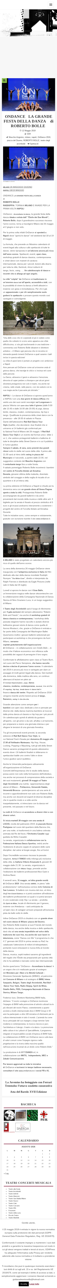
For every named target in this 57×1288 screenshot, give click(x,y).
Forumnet (11, 1210)
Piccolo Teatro (13, 1215)
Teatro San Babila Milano (17, 1198)
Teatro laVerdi (13, 1194)
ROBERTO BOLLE (31, 140)
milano (27, 137)
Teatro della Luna (14, 1213)
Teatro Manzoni (13, 1196)
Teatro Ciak (12, 1203)
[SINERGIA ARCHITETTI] (22, 1127)
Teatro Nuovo (13, 1201)
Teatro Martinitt (13, 1218)
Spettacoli (34, 144)
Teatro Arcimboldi (14, 1191)
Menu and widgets (51, 5)
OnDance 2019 (44, 137)
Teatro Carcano (14, 1206)
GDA (29, 134)
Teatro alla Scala (14, 1189)
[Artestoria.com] (20, 1115)
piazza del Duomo (14, 140)
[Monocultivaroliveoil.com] (32, 1115)
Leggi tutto (34, 1284)
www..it (43, 519)
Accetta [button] (23, 1284)
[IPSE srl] (43, 1115)
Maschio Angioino (16, 137)
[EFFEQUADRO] (9, 1127)
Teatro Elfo (12, 1208)
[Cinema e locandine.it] (9, 1115)
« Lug (6, 1174)
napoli (34, 137)
